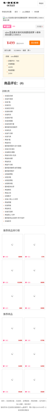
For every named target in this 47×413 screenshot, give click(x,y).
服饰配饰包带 (9, 187)
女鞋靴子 (8, 196)
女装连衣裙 (9, 96)
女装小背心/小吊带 (11, 199)
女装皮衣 (8, 221)
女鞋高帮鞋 (9, 174)
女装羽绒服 (9, 121)
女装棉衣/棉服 (10, 152)
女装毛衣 (8, 130)
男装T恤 (7, 140)
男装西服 (8, 202)
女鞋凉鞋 (8, 177)
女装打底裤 (9, 212)
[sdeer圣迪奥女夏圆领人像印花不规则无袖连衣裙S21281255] (34, 296)
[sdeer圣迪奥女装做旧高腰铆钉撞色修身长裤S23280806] (34, 379)
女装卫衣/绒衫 (10, 149)
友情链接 (26, 401)
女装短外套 (9, 118)
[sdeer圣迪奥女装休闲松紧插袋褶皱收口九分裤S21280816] (12, 353)
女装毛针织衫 (9, 108)
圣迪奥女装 (10, 401)
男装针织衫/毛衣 (10, 155)
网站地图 (34, 401)
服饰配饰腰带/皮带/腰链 (13, 168)
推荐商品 (8, 314)
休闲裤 (36, 12)
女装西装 (8, 205)
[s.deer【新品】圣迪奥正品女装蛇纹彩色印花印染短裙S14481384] (12, 296)
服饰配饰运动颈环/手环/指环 (14, 218)
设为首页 (42, 401)
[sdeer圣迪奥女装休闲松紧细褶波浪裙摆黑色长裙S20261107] (12, 328)
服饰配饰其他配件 (11, 127)
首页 (16, 12)
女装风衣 (8, 115)
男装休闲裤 (9, 158)
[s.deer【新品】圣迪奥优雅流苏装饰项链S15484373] (34, 244)
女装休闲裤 (9, 111)
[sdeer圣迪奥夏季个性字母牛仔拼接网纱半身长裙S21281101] (34, 270)
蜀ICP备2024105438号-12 (37, 407)
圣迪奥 (18, 401)
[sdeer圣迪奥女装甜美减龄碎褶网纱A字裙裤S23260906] (34, 353)
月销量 (40, 27)
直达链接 (34, 43)
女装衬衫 (8, 105)
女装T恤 (7, 102)
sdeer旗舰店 (26, 12)
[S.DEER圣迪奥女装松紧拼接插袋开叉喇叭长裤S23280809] (12, 379)
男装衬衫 (8, 143)
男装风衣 (8, 162)
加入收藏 (19, 404)
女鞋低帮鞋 (9, 180)
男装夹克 (8, 209)
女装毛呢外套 (9, 124)
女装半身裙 (9, 99)
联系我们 (28, 404)
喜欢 (8, 27)
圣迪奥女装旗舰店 (14, 407)
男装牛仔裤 (9, 165)
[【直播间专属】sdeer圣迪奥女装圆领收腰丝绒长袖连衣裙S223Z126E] (12, 244)
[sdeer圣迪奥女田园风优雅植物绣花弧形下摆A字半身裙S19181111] (34, 328)
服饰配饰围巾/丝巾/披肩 (13, 146)
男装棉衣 (8, 190)
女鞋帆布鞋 (9, 184)
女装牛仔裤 (9, 133)
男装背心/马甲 (10, 215)
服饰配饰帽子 (9, 171)
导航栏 (41, 3)
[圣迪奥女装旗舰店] (23, 4)
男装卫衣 (8, 193)
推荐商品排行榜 (11, 230)
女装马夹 (8, 137)
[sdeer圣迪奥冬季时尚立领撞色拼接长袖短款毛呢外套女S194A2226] (12, 270)
